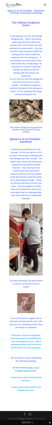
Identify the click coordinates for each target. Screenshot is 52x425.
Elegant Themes (26, 418)
